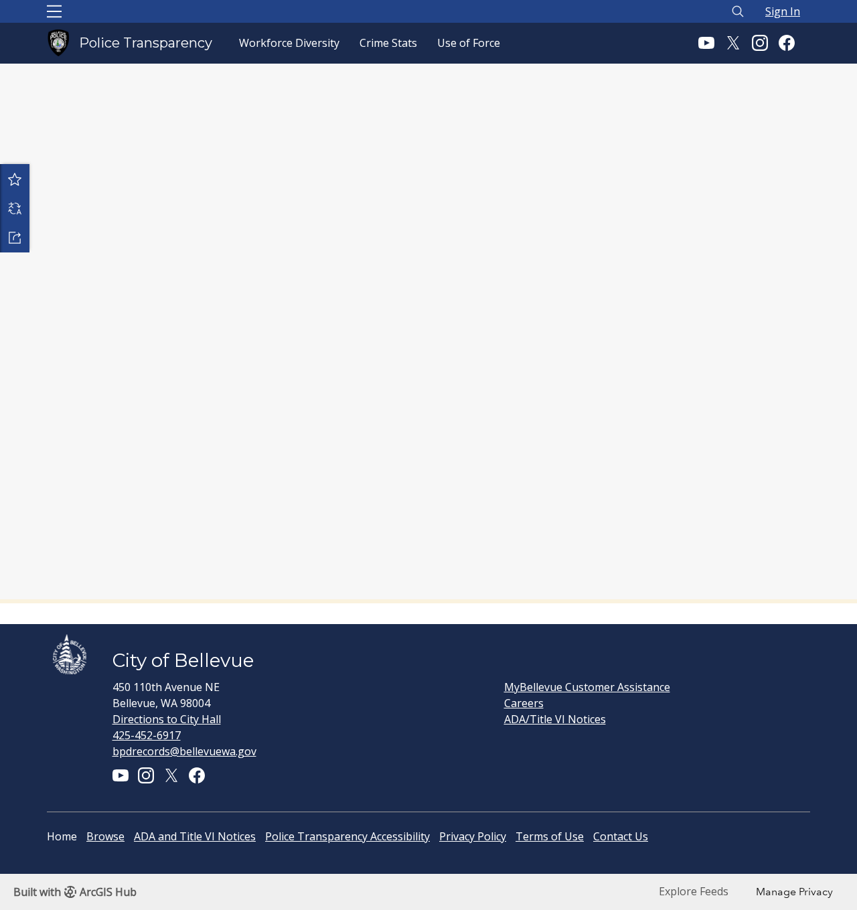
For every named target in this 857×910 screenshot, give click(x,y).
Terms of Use (550, 836)
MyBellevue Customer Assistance (587, 687)
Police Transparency (145, 43)
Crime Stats (388, 42)
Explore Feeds (693, 891)
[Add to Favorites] (14, 179)
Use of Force (468, 42)
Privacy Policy (472, 836)
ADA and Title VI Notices (195, 836)
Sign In (782, 11)
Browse (105, 836)
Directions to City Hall (166, 719)
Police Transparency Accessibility (347, 836)
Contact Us (620, 836)
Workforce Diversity (289, 42)
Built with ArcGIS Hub (75, 892)
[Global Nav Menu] (54, 11)
